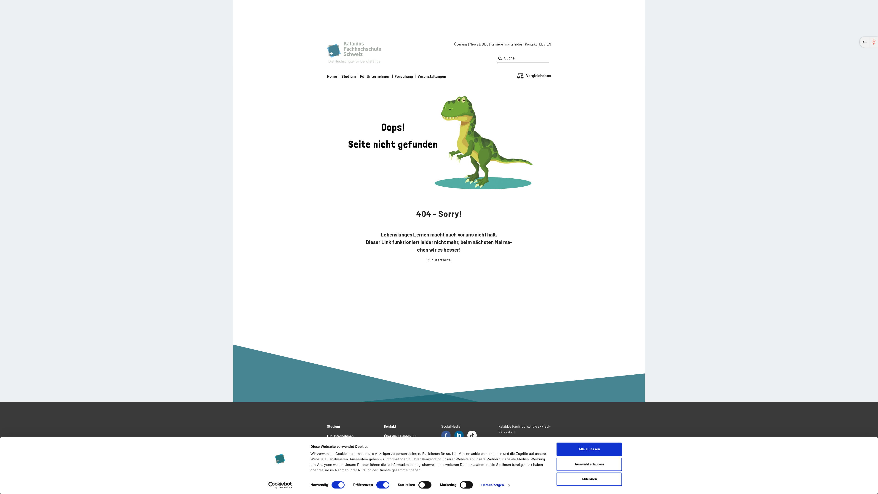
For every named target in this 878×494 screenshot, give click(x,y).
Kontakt (531, 44)
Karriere (497, 44)
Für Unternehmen (375, 76)
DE (541, 44)
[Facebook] (446, 435)
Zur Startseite (439, 260)
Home (332, 76)
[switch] (382, 485)
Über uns (460, 44)
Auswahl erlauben (589, 464)
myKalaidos (514, 44)
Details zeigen (492, 485)
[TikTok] (472, 435)
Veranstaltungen (432, 76)
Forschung (404, 76)
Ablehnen (589, 479)
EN (549, 44)
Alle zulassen (589, 449)
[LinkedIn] (459, 435)
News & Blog (479, 44)
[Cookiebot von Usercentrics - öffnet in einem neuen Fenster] (280, 485)
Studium (348, 76)
